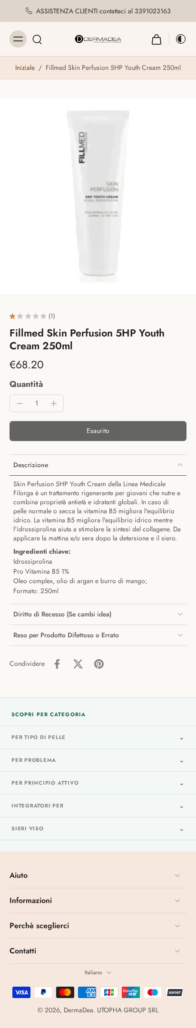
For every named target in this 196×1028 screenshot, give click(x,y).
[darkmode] (177, 39)
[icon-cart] (156, 38)
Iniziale (26, 67)
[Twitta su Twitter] (78, 663)
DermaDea (78, 1010)
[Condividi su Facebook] (57, 663)
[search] (37, 38)
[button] (98, 431)
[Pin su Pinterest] (98, 663)
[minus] (19, 403)
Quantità (26, 384)
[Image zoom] (98, 196)
